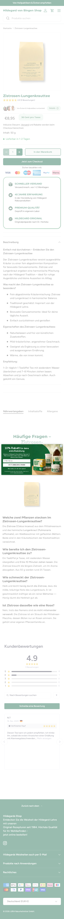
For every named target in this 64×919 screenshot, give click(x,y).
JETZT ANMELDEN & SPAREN (16, 465)
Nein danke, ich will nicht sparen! (17, 468)
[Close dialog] (61, 446)
